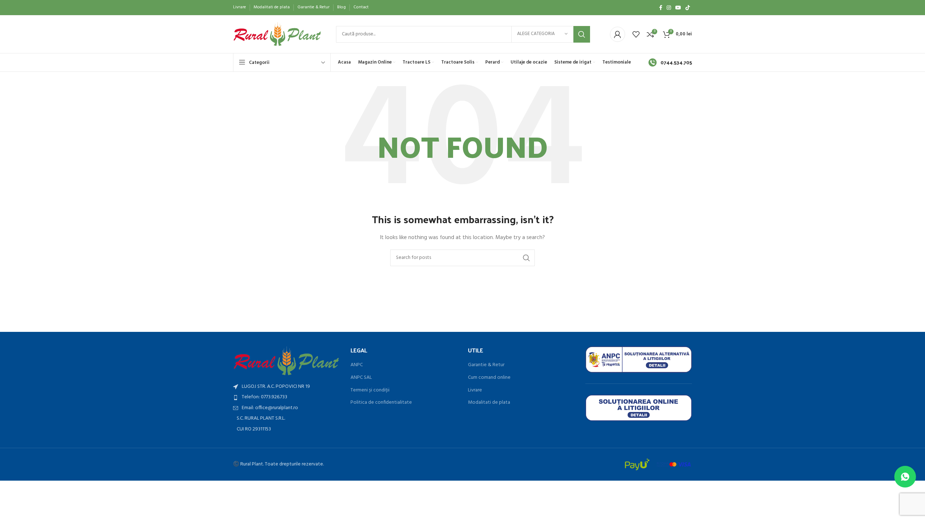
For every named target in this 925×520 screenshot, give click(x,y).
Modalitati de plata (489, 402)
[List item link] (286, 397)
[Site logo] (277, 34)
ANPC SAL (361, 377)
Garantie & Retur (486, 365)
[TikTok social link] (687, 7)
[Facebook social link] (660, 7)
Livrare (475, 390)
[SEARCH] (581, 34)
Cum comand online (489, 377)
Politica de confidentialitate (381, 402)
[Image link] (286, 361)
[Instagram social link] (668, 7)
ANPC (356, 365)
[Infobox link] (670, 62)
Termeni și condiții (370, 390)
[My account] (617, 34)
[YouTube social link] (678, 7)
